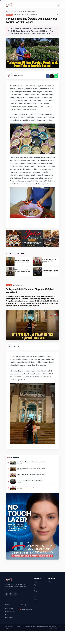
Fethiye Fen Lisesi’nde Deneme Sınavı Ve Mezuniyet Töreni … (31, 462)
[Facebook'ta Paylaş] (48, 76)
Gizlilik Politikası (9, 608)
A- (55, 14)
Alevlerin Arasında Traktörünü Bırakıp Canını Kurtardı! (30, 481)
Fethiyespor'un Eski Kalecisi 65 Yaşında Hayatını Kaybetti (30, 487)
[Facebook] (6, 594)
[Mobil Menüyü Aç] (58, 5)
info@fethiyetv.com (26, 609)
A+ (57, 14)
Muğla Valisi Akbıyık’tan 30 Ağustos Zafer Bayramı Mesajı (30, 475)
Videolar (36, 600)
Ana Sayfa (8, 11)
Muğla (35, 588)
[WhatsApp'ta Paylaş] (56, 76)
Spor (35, 597)
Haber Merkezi (18, 76)
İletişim (50, 582)
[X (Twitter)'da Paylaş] (52, 76)
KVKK (6, 614)
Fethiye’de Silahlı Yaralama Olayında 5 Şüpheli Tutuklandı (30, 469)
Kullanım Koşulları (10, 611)
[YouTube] (15, 594)
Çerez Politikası (9, 617)
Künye (49, 585)
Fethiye (15, 11)
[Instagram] (11, 594)
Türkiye (36, 591)
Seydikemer (37, 585)
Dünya (35, 594)
